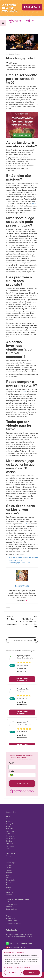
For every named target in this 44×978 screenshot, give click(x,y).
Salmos (8, 878)
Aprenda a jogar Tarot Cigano (19, 563)
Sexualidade (10, 880)
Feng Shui (9, 843)
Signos (8, 882)
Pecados (9, 870)
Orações (9, 865)
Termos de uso (25, 967)
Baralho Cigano (11, 918)
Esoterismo (10, 836)
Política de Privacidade (11, 967)
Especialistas (10, 839)
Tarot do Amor (11, 921)
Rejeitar (12, 972)
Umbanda (9, 892)
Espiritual (9, 841)
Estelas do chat (11, 904)
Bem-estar (9, 829)
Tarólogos (9, 902)
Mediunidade (10, 853)
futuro (34, 203)
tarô (26, 524)
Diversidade (10, 834)
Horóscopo (10, 846)
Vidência (9, 895)
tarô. (24, 392)
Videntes (9, 907)
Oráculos (9, 868)
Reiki (7, 875)
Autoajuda (10, 824)
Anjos (8, 816)
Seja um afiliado (11, 909)
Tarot (9, 607)
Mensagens (10, 856)
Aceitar (31, 972)
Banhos (8, 826)
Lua (7, 851)
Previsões (9, 873)
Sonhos (8, 887)
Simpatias (9, 885)
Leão (7, 848)
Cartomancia (10, 831)
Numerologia (10, 863)
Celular (11, 771)
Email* (11, 763)
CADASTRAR (22, 784)
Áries (7, 819)
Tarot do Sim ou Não (13, 923)
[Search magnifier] (35, 640)
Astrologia (9, 821)
